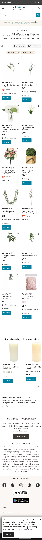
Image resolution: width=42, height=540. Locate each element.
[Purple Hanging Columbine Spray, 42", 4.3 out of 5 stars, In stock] (31, 196)
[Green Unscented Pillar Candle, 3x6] (9, 372)
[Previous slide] (36, 386)
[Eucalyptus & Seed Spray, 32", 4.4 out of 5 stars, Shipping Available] (11, 241)
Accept (8, 534)
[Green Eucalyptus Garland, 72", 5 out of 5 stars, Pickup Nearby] (11, 196)
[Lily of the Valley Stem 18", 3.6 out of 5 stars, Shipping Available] (31, 113)
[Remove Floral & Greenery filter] (34, 52)
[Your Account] (35, 8)
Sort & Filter (7, 46)
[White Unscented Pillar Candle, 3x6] (7, 372)
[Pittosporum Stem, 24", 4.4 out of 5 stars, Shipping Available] (31, 241)
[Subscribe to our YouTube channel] (37, 485)
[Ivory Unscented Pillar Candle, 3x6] (4, 372)
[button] (19, 8)
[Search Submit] (38, 15)
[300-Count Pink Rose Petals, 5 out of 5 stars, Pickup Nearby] (31, 282)
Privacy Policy (26, 529)
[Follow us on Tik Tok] (12, 485)
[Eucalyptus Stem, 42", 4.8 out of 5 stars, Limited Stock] (31, 70)
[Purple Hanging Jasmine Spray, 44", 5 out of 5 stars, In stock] (11, 70)
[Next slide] (38, 386)
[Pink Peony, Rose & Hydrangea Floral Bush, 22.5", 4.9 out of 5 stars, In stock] (11, 156)
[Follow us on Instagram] (21, 485)
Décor (17, 30)
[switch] (18, 63)
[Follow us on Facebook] (4, 485)
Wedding (24, 30)
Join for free (21, 436)
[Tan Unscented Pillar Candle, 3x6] (12, 372)
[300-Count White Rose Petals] (25, 302)
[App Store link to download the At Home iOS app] (21, 492)
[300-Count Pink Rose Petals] (23, 302)
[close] (41, 520)
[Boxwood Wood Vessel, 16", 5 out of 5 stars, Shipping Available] (31, 156)
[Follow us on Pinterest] (29, 485)
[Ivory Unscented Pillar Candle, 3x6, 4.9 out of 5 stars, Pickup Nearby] (13, 352)
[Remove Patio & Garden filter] (18, 52)
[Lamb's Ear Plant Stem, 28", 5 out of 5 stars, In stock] (11, 282)
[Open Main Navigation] (2, 8)
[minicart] (39, 8)
